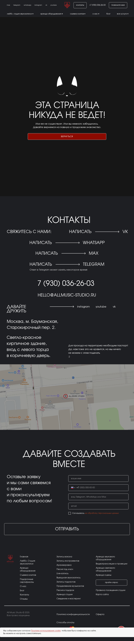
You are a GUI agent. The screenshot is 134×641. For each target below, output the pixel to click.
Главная (24, 557)
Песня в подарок (65, 590)
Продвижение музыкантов (70, 586)
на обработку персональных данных (102, 513)
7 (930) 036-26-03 (65, 283)
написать (46, 253)
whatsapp (94, 243)
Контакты (24, 595)
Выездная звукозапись (68, 578)
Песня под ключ (65, 569)
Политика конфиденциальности (73, 614)
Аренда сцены (103, 575)
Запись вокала (64, 557)
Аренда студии (65, 594)
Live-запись (62, 573)
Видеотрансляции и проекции (111, 564)
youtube (101, 306)
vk (125, 232)
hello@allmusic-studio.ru (67, 295)
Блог (22, 590)
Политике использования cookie (46, 631)
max (93, 253)
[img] (67, 5)
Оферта (100, 614)
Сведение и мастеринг (69, 599)
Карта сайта (102, 594)
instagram (83, 306)
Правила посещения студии (110, 590)
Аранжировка (64, 565)
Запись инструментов (68, 561)
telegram (93, 264)
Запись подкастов (66, 582)
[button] (118, 5)
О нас (23, 586)
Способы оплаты (65, 622)
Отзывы (24, 599)
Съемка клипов (28, 575)
